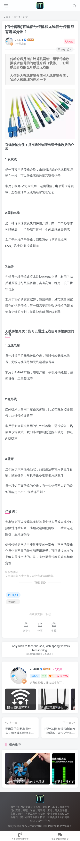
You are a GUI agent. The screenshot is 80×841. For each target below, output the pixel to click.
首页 (8, 16)
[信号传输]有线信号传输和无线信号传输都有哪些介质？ (39, 29)
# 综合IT (12, 601)
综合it (17, 16)
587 (36, 676)
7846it (19, 40)
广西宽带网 (35, 826)
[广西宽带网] (40, 798)
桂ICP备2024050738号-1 (57, 826)
